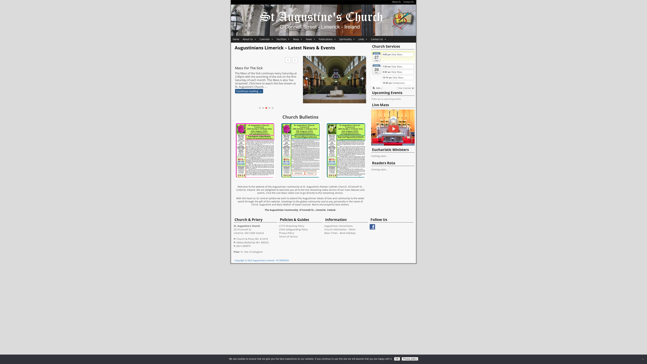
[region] (334, 79)
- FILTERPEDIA (282, 260)
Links (361, 39)
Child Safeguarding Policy (293, 229)
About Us (396, 1)
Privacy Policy (286, 233)
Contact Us (408, 1)
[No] (642, 359)
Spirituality (345, 39)
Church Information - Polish (340, 229)
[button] (295, 60)
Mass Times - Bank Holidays (340, 233)
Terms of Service (288, 236)
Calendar (265, 39)
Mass (296, 39)
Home (236, 39)
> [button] (361, 78)
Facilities (281, 39)
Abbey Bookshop (246, 242)
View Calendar (405, 87)
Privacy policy (410, 359)
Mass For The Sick (249, 68)
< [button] (307, 78)
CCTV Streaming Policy (291, 226)
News (309, 39)
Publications (326, 39)
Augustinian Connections (338, 226)
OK (397, 359)
